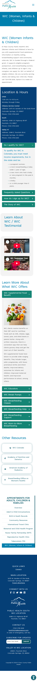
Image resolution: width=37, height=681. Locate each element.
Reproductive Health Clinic (18, 537)
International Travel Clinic (18, 524)
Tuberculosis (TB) (18, 541)
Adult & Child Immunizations (18, 512)
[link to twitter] (18, 593)
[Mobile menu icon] (33, 5)
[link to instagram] (14, 593)
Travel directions (18, 583)
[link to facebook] (11, 593)
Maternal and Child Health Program (18, 529)
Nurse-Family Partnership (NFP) (18, 533)
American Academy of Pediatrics (18, 469)
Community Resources (18, 520)
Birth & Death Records (18, 516)
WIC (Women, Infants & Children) (18, 545)
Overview (18, 508)
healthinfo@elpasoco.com (18, 630)
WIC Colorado (18, 448)
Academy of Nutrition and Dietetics (18, 458)
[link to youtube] (22, 593)
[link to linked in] (25, 593)
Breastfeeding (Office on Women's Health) (18, 480)
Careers (19, 569)
